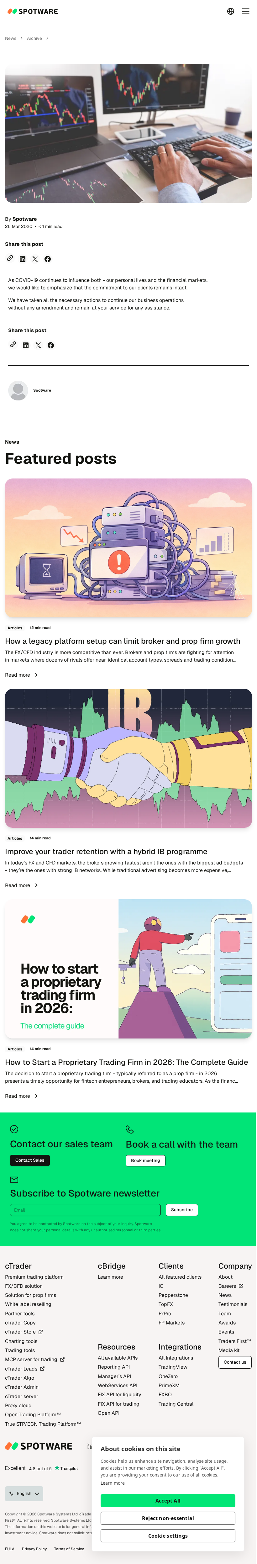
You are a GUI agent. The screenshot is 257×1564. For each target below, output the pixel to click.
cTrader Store (20, 1332)
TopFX (166, 1304)
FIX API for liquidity (119, 1394)
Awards (227, 1322)
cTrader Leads (21, 1369)
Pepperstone (173, 1295)
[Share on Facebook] (48, 259)
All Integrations (176, 1358)
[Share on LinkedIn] (23, 259)
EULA (9, 1548)
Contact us (235, 1362)
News (10, 38)
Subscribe (182, 1210)
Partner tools (19, 1313)
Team (224, 1313)
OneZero (168, 1376)
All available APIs (118, 1358)
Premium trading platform (34, 1277)
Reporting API (114, 1367)
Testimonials (232, 1304)
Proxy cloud (18, 1405)
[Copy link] (10, 258)
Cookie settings (168, 1535)
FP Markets (172, 1322)
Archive (34, 38)
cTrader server (21, 1396)
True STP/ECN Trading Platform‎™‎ (43, 1424)
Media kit (228, 1350)
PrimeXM (169, 1385)
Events (226, 1332)
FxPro (165, 1313)
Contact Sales (30, 1160)
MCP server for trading (31, 1359)
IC (161, 1286)
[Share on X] (35, 259)
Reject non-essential (168, 1518)
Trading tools (20, 1350)
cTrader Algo (19, 1378)
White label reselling (28, 1304)
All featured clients (180, 1277)
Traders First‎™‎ (234, 1341)
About (225, 1277)
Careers (227, 1286)
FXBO (165, 1394)
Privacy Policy (34, 1548)
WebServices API (117, 1385)
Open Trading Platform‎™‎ (33, 1414)
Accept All (168, 1500)
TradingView (173, 1367)
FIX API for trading (118, 1404)
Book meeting (145, 1160)
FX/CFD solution (24, 1286)
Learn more (113, 1483)
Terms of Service (69, 1548)
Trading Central (176, 1404)
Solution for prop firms (30, 1295)
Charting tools (21, 1341)
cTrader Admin (22, 1387)
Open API (108, 1413)
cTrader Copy (20, 1322)
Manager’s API (114, 1376)
